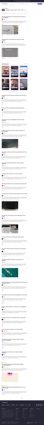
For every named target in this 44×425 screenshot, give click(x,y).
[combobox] (24, 4)
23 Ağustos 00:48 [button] (5, 367)
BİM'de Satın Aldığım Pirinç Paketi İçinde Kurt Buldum (7, 414)
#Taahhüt (3, 359)
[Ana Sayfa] (5, 3)
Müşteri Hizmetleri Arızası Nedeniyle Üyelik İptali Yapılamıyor (13, 107)
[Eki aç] (10, 29)
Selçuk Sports (31, 416)
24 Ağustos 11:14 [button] (5, 285)
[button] (4, 362)
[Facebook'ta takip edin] (40, 405)
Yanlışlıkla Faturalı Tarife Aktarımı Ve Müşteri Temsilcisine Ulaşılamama (12, 352)
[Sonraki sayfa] (21, 398)
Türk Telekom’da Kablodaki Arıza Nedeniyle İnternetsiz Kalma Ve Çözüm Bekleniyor (14, 17)
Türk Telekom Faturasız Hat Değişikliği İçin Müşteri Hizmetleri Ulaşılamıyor (13, 120)
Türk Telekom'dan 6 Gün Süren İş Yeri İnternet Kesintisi (12, 173)
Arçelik (23, 411)
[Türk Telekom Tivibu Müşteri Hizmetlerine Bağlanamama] (5, 84)
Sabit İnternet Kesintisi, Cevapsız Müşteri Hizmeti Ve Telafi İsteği (13, 317)
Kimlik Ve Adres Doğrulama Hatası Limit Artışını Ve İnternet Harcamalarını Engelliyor (8, 412)
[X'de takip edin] (36, 405)
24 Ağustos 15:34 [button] (5, 218)
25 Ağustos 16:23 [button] (5, 133)
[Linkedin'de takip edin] (41, 405)
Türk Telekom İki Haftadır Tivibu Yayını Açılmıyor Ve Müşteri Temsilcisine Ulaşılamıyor (13, 340)
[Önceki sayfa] (7, 398)
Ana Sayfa (2, 5)
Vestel (23, 412)
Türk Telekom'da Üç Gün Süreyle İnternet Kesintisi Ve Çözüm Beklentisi (13, 40)
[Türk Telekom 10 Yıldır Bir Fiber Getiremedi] (23, 71)
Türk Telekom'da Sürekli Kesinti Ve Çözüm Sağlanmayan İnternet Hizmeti (14, 216)
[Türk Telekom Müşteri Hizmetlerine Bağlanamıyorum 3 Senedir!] (14, 84)
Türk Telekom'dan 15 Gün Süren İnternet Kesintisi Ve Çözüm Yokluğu (14, 193)
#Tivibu (3, 114)
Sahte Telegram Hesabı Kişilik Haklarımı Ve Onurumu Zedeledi (8, 415)
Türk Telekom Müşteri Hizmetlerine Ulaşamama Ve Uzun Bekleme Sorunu (14, 249)
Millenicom (17, 414)
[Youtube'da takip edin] (38, 405)
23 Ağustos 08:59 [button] (5, 342)
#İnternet (3, 159)
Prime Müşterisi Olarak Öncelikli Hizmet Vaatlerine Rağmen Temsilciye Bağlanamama (12, 365)
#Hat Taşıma (3, 314)
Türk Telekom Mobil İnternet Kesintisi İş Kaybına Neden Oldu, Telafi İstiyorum (14, 152)
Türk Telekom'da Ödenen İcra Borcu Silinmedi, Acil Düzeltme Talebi (14, 183)
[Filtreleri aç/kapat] (26, 11)
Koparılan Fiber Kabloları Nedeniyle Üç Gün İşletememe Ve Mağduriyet (13, 260)
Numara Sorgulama (24, 414)
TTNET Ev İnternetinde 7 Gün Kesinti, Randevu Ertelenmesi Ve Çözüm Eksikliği (13, 131)
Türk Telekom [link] (5, 8)
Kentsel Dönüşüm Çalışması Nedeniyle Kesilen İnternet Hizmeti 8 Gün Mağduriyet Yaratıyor (14, 283)
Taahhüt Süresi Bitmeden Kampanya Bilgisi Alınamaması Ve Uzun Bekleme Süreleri (14, 387)
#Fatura (3, 190)
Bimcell (16, 416)
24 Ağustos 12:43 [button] (5, 262)
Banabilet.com (31, 411)
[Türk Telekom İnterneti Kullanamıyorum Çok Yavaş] (14, 71)
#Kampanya (3, 170)
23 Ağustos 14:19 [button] (5, 331)
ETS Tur (23, 415)
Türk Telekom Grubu (6, 5)
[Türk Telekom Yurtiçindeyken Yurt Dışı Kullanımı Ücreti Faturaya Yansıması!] (5, 71)
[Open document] (2, 58)
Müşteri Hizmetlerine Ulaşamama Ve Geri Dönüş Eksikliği (12, 329)
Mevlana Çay (31, 412)
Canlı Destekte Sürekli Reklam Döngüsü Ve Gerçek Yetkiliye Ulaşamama (13, 163)
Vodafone (17, 412)
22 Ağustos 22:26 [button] (5, 390)
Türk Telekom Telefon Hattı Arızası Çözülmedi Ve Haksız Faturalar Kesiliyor (14, 96)
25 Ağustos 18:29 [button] (5, 98)
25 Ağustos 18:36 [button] (5, 42)
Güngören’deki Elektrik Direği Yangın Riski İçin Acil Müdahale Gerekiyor (8, 416)
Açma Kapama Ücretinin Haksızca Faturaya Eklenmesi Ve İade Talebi (14, 294)
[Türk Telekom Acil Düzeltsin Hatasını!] (23, 84)
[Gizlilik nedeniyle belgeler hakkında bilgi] (2, 35)
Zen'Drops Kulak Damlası (32, 414)
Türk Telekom (10, 5)
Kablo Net (17, 411)
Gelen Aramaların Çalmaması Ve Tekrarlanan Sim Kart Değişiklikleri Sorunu (14, 307)
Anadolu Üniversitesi (32, 415)
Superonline (17, 415)
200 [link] (17, 397)
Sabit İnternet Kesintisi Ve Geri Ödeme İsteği (6, 411)
